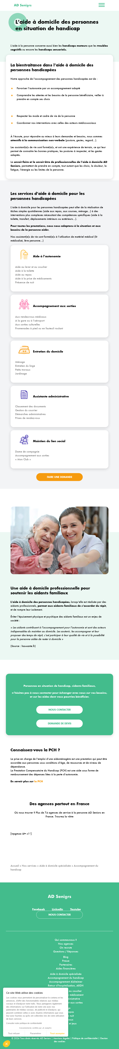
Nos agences (65, 943)
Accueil (15, 865)
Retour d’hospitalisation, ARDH (66, 985)
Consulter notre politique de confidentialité (24, 1023)
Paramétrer (35, 1033)
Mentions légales (61, 1038)
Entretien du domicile (48, 351)
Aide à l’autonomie (47, 256)
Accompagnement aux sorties (54, 306)
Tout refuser (14, 1033)
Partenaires (65, 964)
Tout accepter (57, 1033)
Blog (65, 957)
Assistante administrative (51, 396)
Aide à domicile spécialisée (55, 865)
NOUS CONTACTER (59, 914)
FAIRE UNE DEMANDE (59, 477)
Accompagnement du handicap (66, 977)
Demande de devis (59, 723)
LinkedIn (57, 909)
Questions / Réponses (65, 951)
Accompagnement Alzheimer (65, 981)
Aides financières (66, 968)
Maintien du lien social (49, 441)
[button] (6, 1043)
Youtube (75, 909)
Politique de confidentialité (85, 1038)
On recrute (66, 947)
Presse (65, 960)
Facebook (38, 909)
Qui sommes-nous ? (66, 940)
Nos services (29, 865)
